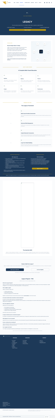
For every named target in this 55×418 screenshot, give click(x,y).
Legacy (13, 345)
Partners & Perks (27, 2)
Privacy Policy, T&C (43, 342)
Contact (40, 2)
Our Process (25, 342)
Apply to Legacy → (40, 168)
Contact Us (41, 341)
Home (14, 2)
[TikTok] (51, 2)
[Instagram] (45, 2)
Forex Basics (25, 340)
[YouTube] (47, 2)
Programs (21, 2)
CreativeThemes (18, 416)
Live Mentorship (14, 342)
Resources (32, 2)
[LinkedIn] (49, 2)
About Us (41, 340)
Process (17, 2)
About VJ (36, 2)
